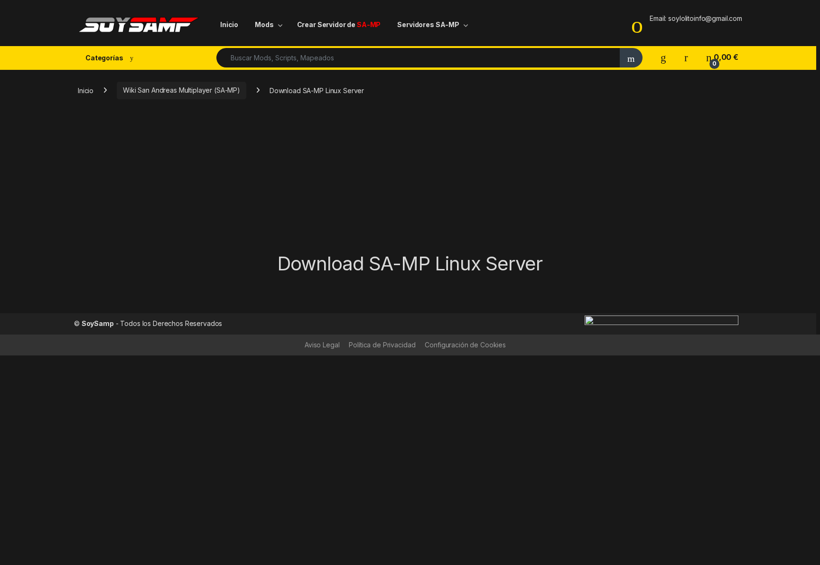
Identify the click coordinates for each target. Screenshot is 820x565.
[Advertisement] (410, 181)
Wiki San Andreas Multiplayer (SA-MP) (181, 90)
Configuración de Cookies (465, 345)
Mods (264, 24)
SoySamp (98, 323)
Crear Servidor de (339, 24)
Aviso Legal (322, 345)
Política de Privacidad (382, 345)
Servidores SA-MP (428, 24)
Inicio (229, 24)
